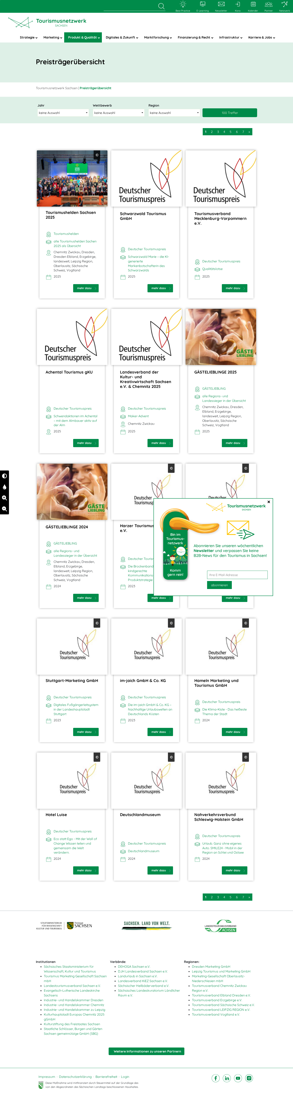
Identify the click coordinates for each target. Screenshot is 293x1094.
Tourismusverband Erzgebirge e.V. (217, 1000)
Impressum (46, 1077)
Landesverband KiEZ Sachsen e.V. (143, 981)
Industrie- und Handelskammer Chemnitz (74, 1005)
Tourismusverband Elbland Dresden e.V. (221, 995)
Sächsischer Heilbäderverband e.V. (143, 986)
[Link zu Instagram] (249, 1081)
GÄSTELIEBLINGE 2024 (67, 526)
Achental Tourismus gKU (69, 372)
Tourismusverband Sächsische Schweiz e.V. (223, 1005)
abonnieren (219, 585)
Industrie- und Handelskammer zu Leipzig (74, 1010)
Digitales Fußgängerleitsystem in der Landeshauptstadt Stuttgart (76, 709)
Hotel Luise (56, 814)
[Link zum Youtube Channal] (238, 1081)
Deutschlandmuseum (140, 814)
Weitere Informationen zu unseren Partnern (147, 1051)
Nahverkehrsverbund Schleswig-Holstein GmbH (218, 817)
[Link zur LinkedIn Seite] (226, 1081)
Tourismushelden (66, 234)
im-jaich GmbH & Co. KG (143, 680)
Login (125, 1077)
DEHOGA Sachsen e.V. (134, 966)
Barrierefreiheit (106, 1077)
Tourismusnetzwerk (61, 22)
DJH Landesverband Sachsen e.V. (143, 971)
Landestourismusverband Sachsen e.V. (72, 986)
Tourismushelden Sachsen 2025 (71, 215)
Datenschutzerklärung (75, 1077)
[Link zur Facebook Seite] (215, 1081)
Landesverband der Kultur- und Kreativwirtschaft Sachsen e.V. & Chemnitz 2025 (145, 379)
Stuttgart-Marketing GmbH (72, 680)
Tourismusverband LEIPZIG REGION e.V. (221, 1010)
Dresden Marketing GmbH (211, 966)
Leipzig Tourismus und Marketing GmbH (221, 971)
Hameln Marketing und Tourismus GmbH (216, 683)
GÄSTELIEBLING (214, 388)
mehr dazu (84, 288)
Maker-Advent (138, 416)
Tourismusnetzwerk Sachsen (57, 88)
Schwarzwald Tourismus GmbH (143, 216)
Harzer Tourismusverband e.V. (145, 528)
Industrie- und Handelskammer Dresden (73, 1000)
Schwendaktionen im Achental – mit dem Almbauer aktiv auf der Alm (75, 420)
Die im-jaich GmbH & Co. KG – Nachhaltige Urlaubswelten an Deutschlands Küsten (150, 709)
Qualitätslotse (212, 269)
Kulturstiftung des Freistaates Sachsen (72, 1024)
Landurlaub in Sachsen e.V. (137, 976)
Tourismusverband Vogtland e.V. (216, 1014)
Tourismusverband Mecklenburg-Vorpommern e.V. (220, 218)
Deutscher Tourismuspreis (147, 249)
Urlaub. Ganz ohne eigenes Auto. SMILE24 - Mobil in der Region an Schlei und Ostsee (223, 848)
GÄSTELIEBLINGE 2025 (215, 372)
